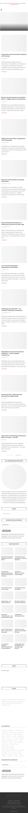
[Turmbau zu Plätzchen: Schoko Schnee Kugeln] (21, 566)
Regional (12, 746)
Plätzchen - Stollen (14, 744)
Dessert (14, 736)
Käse (15, 742)
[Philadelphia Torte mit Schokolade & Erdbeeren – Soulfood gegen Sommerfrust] (14, 340)
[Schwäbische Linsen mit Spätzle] (21, 582)
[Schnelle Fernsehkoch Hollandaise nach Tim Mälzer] (7, 551)
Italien (20, 740)
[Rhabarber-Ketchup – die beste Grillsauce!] (21, 595)
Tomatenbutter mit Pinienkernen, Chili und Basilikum (21, 558)
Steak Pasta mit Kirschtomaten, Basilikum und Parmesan (14, 28)
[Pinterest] (23, 10)
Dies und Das (20, 736)
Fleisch (16, 738)
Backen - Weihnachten (17, 734)
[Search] (26, 10)
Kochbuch (11, 742)
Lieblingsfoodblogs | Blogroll (14, 803)
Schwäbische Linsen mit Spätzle (20, 588)
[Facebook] (8, 795)
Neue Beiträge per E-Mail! (14, 802)
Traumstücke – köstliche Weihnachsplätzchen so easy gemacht (6, 646)
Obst (3, 744)
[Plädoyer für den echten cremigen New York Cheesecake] (14, 127)
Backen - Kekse (5, 732)
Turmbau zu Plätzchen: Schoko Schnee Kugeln (19, 573)
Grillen (15, 740)
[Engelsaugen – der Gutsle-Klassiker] (7, 595)
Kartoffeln (4, 742)
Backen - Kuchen (13, 732)
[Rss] (24, 10)
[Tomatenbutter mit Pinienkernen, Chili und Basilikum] (21, 551)
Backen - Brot (11, 730)
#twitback (4, 730)
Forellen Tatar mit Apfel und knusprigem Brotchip (20, 631)
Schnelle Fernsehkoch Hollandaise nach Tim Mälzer (7, 558)
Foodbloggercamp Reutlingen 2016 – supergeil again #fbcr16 (19, 646)
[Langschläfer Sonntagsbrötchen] (21, 609)
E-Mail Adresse (5, 524)
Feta (12, 738)
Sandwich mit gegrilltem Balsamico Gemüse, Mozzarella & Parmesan (7, 574)
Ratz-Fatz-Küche (5, 746)
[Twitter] (20, 10)
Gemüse (3, 740)
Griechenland (9, 740)
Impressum (10, 800)
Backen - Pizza (21, 732)
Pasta (7, 744)
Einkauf (3, 738)
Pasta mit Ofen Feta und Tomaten (6, 588)
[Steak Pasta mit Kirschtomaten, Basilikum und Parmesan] (14, 21)
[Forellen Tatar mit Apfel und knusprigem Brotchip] (21, 624)
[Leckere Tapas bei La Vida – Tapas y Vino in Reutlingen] (7, 624)
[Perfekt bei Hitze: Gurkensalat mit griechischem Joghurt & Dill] (14, 383)
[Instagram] (21, 10)
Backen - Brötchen (19, 730)
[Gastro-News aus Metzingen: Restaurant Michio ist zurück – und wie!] (14, 424)
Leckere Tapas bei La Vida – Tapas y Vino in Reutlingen (7, 631)
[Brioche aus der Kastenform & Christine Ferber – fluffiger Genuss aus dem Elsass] (14, 86)
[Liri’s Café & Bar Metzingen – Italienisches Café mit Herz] (14, 254)
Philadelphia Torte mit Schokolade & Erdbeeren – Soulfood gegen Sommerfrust (12, 353)
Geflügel (22, 738)
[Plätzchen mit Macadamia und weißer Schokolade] (14, 168)
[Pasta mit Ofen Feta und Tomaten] (7, 582)
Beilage (3, 736)
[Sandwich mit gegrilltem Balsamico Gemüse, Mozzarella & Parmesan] (7, 566)
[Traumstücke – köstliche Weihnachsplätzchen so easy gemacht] (7, 638)
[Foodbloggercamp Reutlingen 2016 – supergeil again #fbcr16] (21, 638)
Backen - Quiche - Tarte (6, 734)
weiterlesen (4, 71)
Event (8, 738)
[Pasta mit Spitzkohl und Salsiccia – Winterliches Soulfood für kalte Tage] (14, 211)
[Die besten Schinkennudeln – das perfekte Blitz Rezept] (7, 609)
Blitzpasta (9, 736)
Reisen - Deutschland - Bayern (8, 748)
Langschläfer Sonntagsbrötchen (19, 615)
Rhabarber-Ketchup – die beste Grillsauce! (20, 602)
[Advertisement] (12, 656)
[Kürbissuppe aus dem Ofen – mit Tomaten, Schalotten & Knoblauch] (14, 297)
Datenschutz (17, 800)
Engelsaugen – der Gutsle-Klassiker (6, 602)
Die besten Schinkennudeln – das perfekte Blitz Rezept (7, 616)
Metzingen (20, 742)
